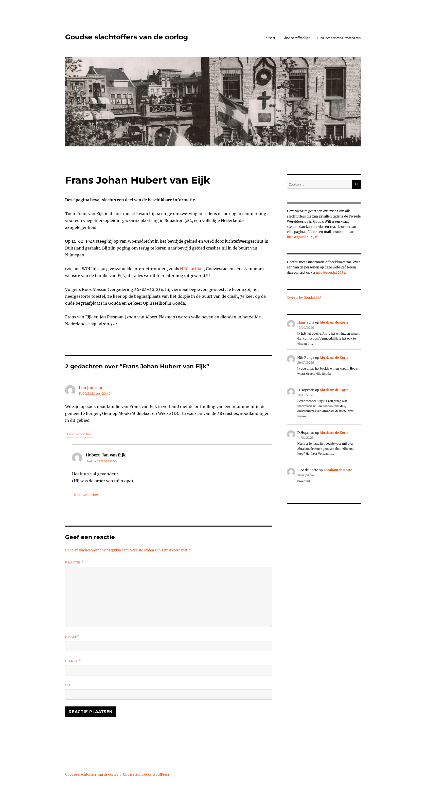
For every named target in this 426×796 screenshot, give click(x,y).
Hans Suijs (305, 322)
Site (69, 685)
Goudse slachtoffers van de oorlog (126, 37)
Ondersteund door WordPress (146, 774)
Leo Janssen (90, 387)
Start (271, 38)
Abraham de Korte (334, 322)
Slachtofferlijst (296, 38)
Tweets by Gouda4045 (304, 298)
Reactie (74, 562)
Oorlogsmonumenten (339, 38)
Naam (72, 637)
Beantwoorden (79, 434)
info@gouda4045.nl (302, 237)
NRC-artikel (192, 268)
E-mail (73, 661)
